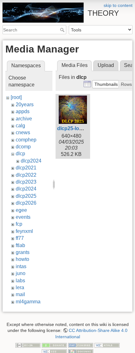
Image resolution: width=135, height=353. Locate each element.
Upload (106, 65)
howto (22, 259)
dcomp (23, 146)
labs (20, 280)
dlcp (20, 153)
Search (63, 30)
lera (20, 287)
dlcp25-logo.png (76, 128)
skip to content (118, 5)
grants (23, 252)
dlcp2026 (26, 203)
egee (21, 210)
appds (23, 111)
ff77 (20, 238)
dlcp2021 (26, 167)
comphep (26, 139)
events (23, 217)
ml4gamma (28, 301)
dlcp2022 (26, 175)
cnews (23, 132)
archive (24, 118)
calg (20, 125)
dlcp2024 (31, 160)
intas (21, 266)
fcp (19, 224)
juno (20, 273)
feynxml (24, 231)
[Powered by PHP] (80, 344)
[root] (16, 97)
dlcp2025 (26, 196)
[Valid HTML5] (107, 344)
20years (25, 104)
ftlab (20, 245)
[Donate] (54, 344)
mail (20, 294)
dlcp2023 (26, 182)
